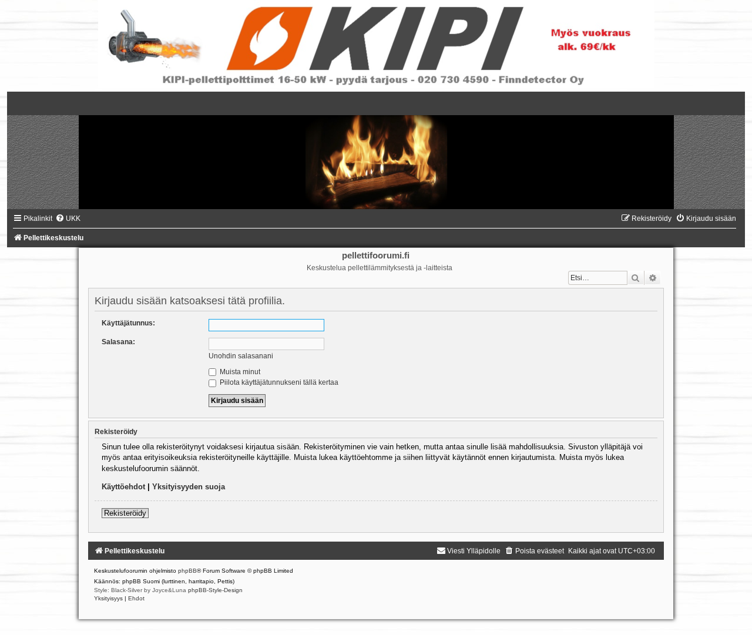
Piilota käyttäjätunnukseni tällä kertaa (278, 382)
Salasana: (118, 342)
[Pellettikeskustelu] (376, 150)
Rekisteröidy (125, 513)
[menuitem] (67, 218)
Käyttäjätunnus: (128, 323)
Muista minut (239, 372)
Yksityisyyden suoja (188, 486)
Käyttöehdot (123, 486)
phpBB (187, 570)
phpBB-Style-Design (215, 590)
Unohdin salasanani (241, 356)
